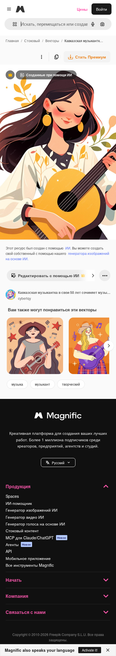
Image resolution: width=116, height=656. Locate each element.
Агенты (18, 544)
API (9, 551)
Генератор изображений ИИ (31, 510)
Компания (17, 596)
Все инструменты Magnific (30, 565)
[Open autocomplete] (12, 24)
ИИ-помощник (19, 503)
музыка (17, 384)
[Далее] (93, 275)
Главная (12, 40)
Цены (82, 9)
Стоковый (32, 40)
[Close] (107, 650)
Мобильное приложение (28, 558)
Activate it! (89, 650)
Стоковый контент (22, 530)
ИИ (67, 248)
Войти (101, 9)
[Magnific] (58, 416)
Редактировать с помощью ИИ (45, 277)
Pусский (58, 462)
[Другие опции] (41, 56)
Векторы (52, 40)
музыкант (42, 384)
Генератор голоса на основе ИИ (35, 524)
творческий (71, 384)
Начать (14, 580)
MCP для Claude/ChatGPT (36, 537)
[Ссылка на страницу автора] (11, 295)
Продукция (18, 486)
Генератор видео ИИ (25, 517)
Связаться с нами (26, 612)
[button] (58, 462)
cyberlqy (24, 298)
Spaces (12, 496)
